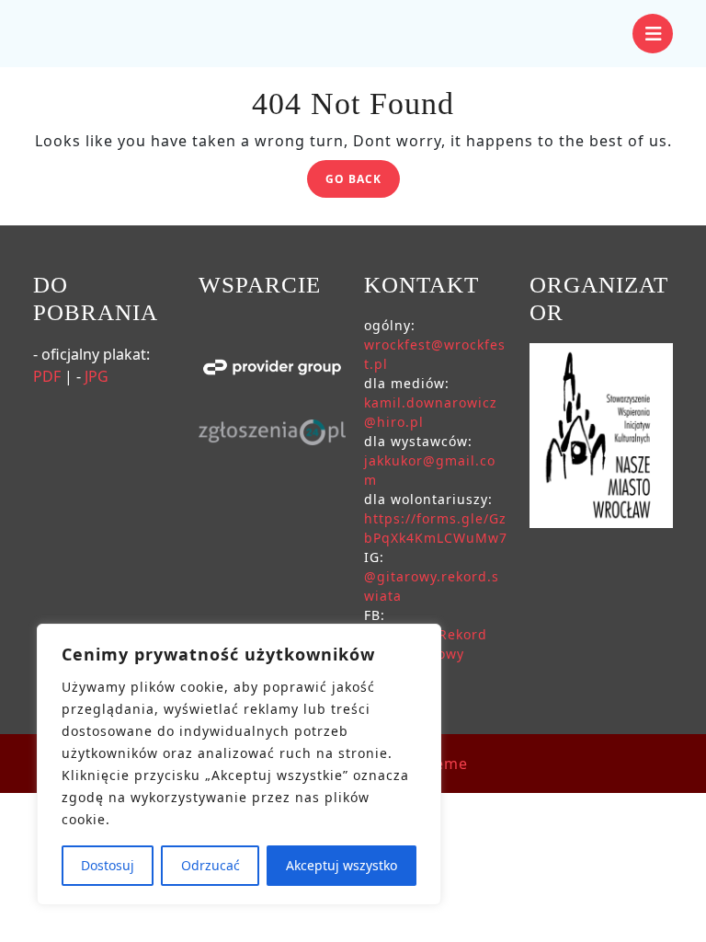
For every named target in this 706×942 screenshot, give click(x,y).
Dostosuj (107, 865)
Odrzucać (210, 865)
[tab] (652, 33)
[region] (239, 764)
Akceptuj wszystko (341, 865)
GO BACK (362, 182)
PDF (47, 376)
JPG (96, 376)
